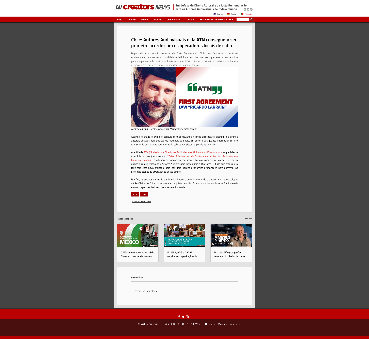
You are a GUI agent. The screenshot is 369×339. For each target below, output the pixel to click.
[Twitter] (248, 9)
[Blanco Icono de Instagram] (187, 317)
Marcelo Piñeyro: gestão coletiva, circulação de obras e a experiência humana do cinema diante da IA (230, 254)
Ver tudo (248, 218)
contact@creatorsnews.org (224, 323)
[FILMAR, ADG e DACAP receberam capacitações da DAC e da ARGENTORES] (184, 235)
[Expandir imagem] (184, 97)
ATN (135, 194)
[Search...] (251, 19)
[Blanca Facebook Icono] (179, 317)
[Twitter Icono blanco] (183, 317)
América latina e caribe (141, 201)
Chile (144, 194)
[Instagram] (251, 9)
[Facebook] (245, 9)
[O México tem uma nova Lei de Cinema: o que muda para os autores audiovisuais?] (137, 235)
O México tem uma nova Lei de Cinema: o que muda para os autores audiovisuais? (137, 254)
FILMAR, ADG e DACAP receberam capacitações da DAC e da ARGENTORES (182, 254)
